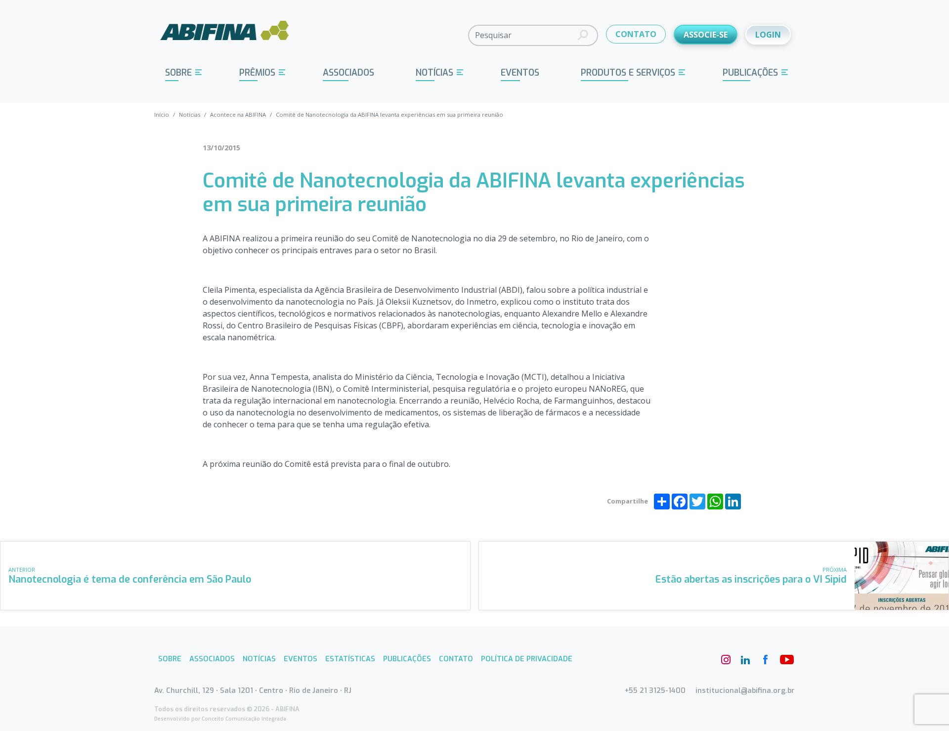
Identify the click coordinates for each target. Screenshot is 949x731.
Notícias (434, 73)
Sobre (178, 73)
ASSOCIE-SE (706, 34)
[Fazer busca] (583, 35)
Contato (456, 659)
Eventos (520, 73)
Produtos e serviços (628, 73)
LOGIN (768, 34)
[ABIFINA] (224, 34)
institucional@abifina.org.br (745, 690)
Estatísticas (350, 659)
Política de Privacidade (526, 659)
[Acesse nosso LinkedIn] (745, 660)
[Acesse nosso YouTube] (785, 660)
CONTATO (635, 34)
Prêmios (257, 73)
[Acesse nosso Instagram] (725, 660)
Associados (348, 73)
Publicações (750, 73)
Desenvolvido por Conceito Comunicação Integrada (220, 719)
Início (161, 114)
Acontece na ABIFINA (238, 114)
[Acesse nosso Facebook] (765, 660)
